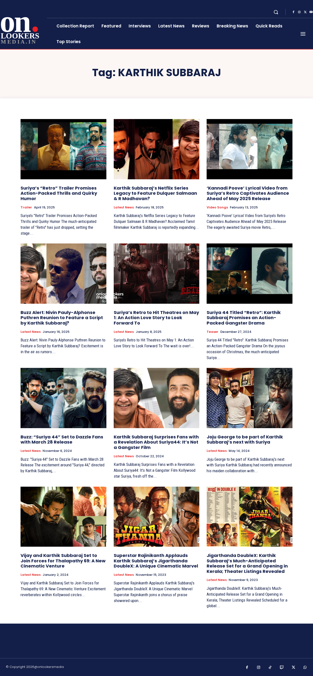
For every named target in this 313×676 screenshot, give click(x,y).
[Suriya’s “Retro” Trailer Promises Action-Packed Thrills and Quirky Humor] (63, 149)
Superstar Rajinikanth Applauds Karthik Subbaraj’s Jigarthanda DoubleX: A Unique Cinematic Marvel (156, 560)
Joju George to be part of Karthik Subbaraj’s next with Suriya (245, 439)
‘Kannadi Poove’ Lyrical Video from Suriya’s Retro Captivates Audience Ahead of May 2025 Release (248, 193)
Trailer (26, 207)
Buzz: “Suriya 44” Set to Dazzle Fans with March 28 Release (62, 439)
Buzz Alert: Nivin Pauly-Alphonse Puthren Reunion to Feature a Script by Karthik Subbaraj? (62, 317)
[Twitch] (282, 667)
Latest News (124, 207)
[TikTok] (270, 667)
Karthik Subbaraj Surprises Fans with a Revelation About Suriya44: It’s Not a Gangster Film (156, 442)
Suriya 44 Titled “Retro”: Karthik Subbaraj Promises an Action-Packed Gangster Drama (244, 317)
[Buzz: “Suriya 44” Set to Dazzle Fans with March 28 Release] (63, 398)
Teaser (212, 332)
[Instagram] (299, 12)
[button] (276, 12)
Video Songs (217, 207)
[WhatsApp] (305, 667)
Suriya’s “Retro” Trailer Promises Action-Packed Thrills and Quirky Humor (59, 193)
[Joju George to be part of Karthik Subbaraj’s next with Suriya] (249, 398)
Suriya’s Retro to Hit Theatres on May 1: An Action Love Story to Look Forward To (156, 317)
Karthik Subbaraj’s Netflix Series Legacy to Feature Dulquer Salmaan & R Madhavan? (155, 193)
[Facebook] (293, 12)
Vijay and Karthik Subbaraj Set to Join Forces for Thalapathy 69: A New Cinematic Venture (63, 560)
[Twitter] (305, 12)
